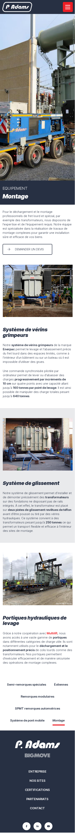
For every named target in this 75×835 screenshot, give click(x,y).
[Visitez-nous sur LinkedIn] (37, 826)
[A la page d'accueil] (17, 7)
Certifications (37, 790)
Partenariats (37, 799)
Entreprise (37, 771)
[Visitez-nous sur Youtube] (48, 826)
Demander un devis (29, 249)
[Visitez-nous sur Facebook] (27, 826)
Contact (37, 808)
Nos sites (37, 781)
